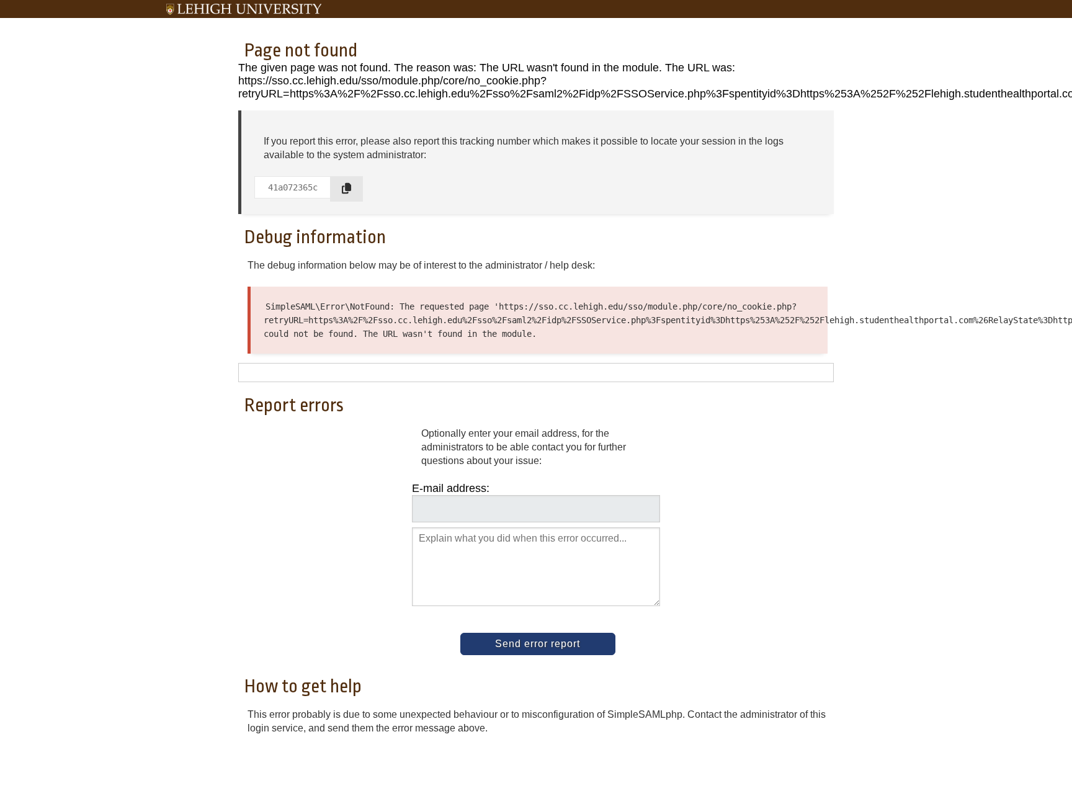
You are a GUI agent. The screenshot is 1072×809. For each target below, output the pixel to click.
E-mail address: (450, 488)
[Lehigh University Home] (243, 9)
